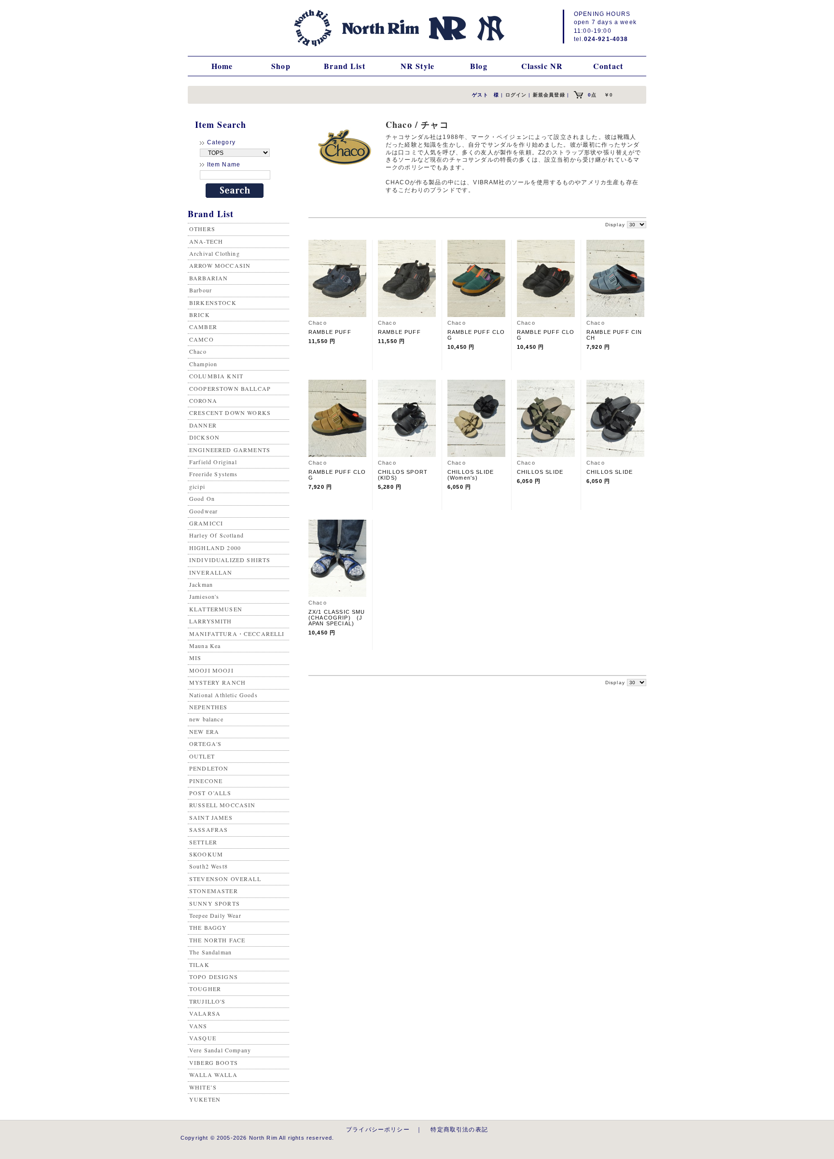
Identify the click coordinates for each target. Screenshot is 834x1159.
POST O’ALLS (210, 793)
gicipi (197, 486)
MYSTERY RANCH (217, 682)
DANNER (203, 425)
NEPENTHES (208, 707)
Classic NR (542, 65)
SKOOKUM (206, 854)
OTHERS (202, 229)
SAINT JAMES (211, 817)
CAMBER (203, 327)
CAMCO (201, 339)
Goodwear (203, 511)
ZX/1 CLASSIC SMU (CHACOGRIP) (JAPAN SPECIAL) (336, 617)
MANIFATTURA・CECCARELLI (237, 633)
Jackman (201, 584)
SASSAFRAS (208, 829)
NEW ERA (204, 731)
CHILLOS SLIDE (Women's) (473, 475)
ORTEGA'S (205, 743)
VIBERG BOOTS (213, 1062)
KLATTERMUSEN (215, 609)
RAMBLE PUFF (329, 332)
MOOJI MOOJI (211, 670)
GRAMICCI (206, 523)
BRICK (199, 314)
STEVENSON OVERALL (225, 879)
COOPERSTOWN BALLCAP (230, 388)
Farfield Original (213, 462)
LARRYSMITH (210, 621)
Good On (202, 498)
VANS (198, 1026)
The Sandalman (210, 952)
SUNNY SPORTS (214, 903)
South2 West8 (208, 866)
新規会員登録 (549, 94)
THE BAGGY (208, 927)
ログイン (516, 94)
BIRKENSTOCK (212, 302)
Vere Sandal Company (220, 1050)
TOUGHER (205, 989)
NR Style (417, 65)
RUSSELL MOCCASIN (222, 805)
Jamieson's (204, 596)
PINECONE (205, 781)
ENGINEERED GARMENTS (229, 450)
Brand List (344, 65)
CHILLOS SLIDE (540, 472)
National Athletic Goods (223, 695)
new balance (206, 719)
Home (222, 65)
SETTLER (203, 842)
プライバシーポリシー (378, 1129)
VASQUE (202, 1038)
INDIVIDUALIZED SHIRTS (229, 560)
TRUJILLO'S (207, 1001)
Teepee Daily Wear (215, 915)
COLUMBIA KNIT (216, 376)
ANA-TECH (206, 241)
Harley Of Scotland (216, 535)
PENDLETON (208, 768)
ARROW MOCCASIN (219, 265)
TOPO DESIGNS (213, 976)
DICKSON (204, 437)
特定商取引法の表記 (459, 1129)
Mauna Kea (205, 645)
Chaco (198, 351)
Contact (608, 65)
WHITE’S (203, 1087)
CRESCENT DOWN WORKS (230, 412)
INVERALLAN (211, 572)
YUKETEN (205, 1099)
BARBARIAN (208, 278)
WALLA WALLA (213, 1074)
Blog (478, 65)
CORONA (203, 400)
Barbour (200, 290)
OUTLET (202, 756)
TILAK (199, 964)
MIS (195, 658)
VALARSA (205, 1013)
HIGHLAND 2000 (215, 548)
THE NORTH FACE (217, 940)
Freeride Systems (213, 474)
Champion (203, 364)
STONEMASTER (213, 891)
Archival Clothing (214, 253)
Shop (281, 65)
